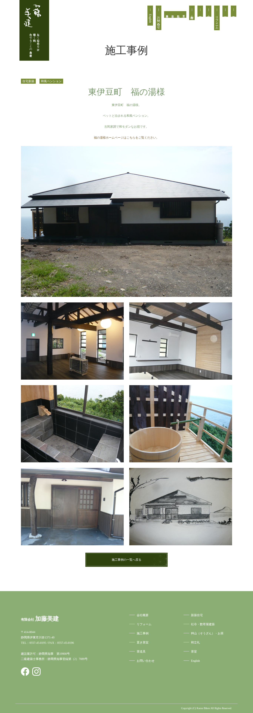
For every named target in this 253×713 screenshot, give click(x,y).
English (150, 18)
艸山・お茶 (192, 15)
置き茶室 (183, 14)
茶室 (172, 14)
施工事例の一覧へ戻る (126, 559)
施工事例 (200, 11)
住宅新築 (28, 81)
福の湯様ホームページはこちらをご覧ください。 (126, 137)
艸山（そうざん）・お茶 (207, 633)
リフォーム (217, 20)
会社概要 (233, 11)
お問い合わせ (158, 20)
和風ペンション (51, 81)
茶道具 (167, 14)
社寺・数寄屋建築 (208, 11)
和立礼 (178, 14)
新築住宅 (225, 11)
